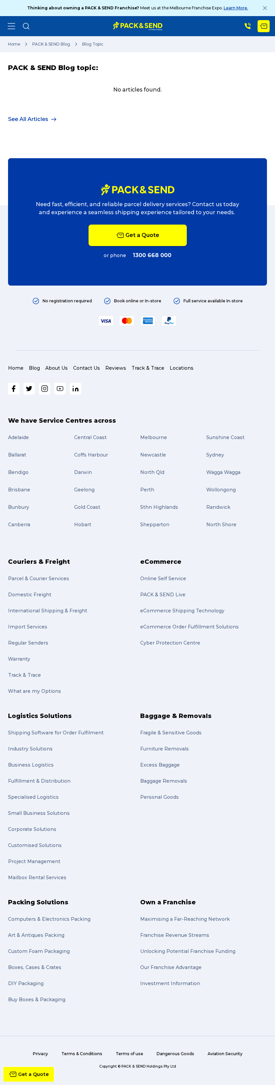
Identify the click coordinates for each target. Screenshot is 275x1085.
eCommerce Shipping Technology (182, 611)
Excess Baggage (160, 765)
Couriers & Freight (39, 561)
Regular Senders (28, 643)
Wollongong (221, 490)
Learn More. (236, 7)
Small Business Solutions (39, 813)
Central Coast (90, 437)
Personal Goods (159, 797)
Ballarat (17, 455)
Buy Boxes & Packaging (36, 1000)
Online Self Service (163, 579)
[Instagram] (44, 389)
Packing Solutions (38, 902)
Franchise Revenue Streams (174, 935)
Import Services (27, 627)
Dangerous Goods (175, 1053)
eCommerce (160, 561)
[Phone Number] (247, 26)
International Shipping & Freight (47, 611)
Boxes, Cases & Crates (34, 967)
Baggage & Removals (176, 716)
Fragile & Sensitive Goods (171, 733)
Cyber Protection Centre (170, 643)
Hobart (82, 525)
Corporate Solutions (32, 829)
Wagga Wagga (223, 472)
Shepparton (154, 525)
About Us (56, 368)
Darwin (83, 472)
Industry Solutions (30, 749)
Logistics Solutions (40, 716)
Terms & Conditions (81, 1053)
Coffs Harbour (91, 455)
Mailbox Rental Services (37, 878)
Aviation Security (225, 1053)
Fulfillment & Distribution (39, 781)
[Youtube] (60, 389)
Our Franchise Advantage (171, 967)
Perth (147, 490)
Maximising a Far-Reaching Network (185, 919)
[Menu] (11, 26)
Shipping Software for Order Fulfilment (56, 733)
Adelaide (18, 437)
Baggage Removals (163, 781)
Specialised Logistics (33, 797)
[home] (137, 26)
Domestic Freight (29, 595)
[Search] (26, 26)
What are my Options (34, 691)
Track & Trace (147, 368)
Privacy (40, 1053)
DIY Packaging (26, 983)
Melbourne (153, 437)
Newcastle (153, 455)
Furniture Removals (164, 749)
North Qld (152, 472)
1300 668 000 (152, 255)
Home (14, 44)
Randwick (218, 507)
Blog (34, 368)
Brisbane (19, 490)
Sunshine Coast (225, 437)
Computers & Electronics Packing (49, 919)
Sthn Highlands (159, 507)
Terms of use (129, 1053)
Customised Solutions (35, 845)
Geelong (84, 490)
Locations (182, 368)
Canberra (19, 525)
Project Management (34, 861)
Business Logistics (31, 765)
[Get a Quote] (264, 26)
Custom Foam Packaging (39, 951)
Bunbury (18, 507)
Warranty (19, 659)
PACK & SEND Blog (51, 44)
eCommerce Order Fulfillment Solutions (189, 627)
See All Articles (28, 119)
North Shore (221, 525)
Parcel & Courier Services (38, 579)
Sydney (215, 455)
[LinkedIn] (75, 389)
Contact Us (86, 368)
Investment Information (170, 983)
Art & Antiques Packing (36, 935)
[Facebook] (13, 389)
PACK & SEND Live (162, 595)
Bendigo (18, 472)
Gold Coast (87, 507)
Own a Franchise (168, 902)
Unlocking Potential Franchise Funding (187, 951)
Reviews (115, 368)
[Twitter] (29, 389)
